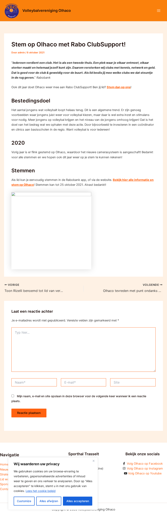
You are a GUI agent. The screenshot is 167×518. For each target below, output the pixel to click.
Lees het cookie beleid (41, 491)
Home (4, 464)
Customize (24, 501)
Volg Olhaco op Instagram (145, 468)
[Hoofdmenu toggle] (158, 10)
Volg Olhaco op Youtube (145, 473)
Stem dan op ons (119, 87)
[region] (53, 483)
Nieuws (5, 469)
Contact (5, 489)
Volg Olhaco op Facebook (145, 463)
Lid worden (7, 479)
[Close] (93, 460)
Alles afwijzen (49, 501)
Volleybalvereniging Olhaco (46, 10)
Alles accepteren (77, 501)
